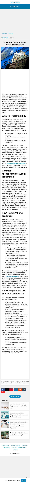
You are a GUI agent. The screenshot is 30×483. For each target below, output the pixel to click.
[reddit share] (20, 390)
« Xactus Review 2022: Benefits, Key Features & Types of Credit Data (7, 383)
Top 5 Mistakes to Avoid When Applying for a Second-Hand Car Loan (18, 406)
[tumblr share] (24, 390)
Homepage (4, 33)
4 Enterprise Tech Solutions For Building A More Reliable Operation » (22, 383)
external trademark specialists (16, 163)
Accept (23, 480)
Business (11, 33)
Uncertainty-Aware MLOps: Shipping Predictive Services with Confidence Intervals (18, 415)
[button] (15, 6)
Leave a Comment (15, 396)
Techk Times (15, 2)
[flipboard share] (3, 392)
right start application (12, 276)
